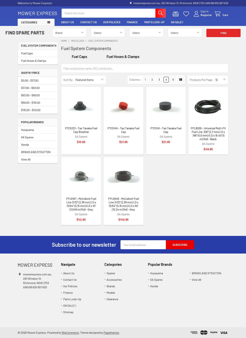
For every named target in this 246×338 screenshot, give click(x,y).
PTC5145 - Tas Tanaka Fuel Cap (123, 129)
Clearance (112, 299)
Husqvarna (27, 129)
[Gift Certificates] (176, 14)
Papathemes (111, 332)
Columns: (135, 79)
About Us (67, 22)
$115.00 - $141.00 (31, 110)
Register (206, 15)
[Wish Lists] (187, 14)
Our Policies (111, 22)
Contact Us (88, 22)
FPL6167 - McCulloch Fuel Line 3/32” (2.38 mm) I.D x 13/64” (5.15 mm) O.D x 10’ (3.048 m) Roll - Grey (81, 204)
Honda (25, 144)
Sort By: (68, 79)
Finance (132, 22)
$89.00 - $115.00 (30, 102)
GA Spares (27, 137)
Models (111, 292)
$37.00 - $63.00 (30, 87)
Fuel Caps (27, 53)
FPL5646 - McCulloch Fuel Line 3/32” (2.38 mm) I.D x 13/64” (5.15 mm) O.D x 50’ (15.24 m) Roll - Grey (123, 204)
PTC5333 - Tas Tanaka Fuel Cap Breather (81, 129)
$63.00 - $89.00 (30, 95)
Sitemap (68, 312)
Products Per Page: (201, 79)
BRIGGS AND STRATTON (35, 152)
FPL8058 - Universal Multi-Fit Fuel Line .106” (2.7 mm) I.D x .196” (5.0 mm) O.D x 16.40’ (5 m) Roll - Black (208, 133)
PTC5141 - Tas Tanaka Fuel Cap (166, 129)
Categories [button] (29, 22)
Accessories (114, 279)
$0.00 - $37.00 (29, 80)
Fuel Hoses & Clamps (33, 60)
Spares (111, 273)
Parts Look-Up (154, 22)
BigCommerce (70, 332)
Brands (111, 286)
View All (25, 159)
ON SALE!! (177, 22)
